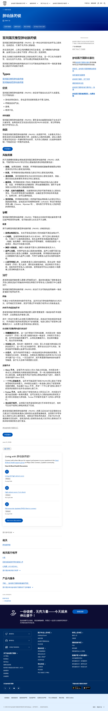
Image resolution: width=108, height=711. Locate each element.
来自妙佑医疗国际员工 (10, 428)
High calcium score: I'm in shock (15, 492)
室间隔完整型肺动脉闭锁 (13, 79)
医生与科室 (27, 26)
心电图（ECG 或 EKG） (10, 566)
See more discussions (14, 520)
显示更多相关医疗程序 (10, 570)
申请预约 (7, 149)
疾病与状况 (8, 9)
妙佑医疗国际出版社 (83, 62)
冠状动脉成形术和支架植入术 (13, 562)
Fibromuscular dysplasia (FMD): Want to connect (20, 508)
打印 (8, 449)
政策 (73, 49)
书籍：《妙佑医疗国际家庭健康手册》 (16, 583)
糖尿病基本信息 (77, 83)
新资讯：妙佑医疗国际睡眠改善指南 (84, 70)
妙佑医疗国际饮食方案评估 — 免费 (83, 88)
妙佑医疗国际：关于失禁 (81, 79)
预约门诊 (7, 20)
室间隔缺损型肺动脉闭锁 (13, 82)
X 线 (4, 557)
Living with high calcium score (14, 476)
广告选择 (82, 49)
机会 (77, 49)
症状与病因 (7, 26)
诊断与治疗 (17, 26)
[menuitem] (7, 26)
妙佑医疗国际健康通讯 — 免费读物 (83, 95)
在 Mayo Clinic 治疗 (39, 26)
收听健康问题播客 (78, 75)
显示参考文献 (7, 532)
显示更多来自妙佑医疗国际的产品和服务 (17, 587)
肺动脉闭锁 (12, 16)
